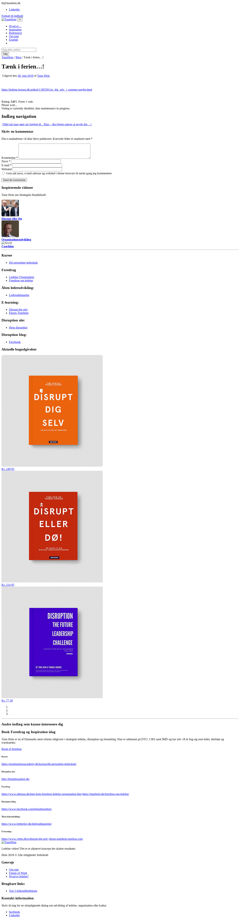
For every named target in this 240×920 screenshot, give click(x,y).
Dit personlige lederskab (23, 262)
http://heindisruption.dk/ (16, 779)
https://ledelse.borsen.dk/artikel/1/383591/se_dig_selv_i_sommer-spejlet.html (47, 89)
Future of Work (18, 873)
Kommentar (10, 157)
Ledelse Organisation (21, 277)
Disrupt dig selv (18, 309)
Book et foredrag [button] (12, 749)
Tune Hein (43, 75)
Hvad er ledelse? (19, 876)
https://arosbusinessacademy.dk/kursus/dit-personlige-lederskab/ (39, 764)
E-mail (7, 165)
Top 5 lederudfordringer (23, 890)
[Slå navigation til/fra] (19, 20)
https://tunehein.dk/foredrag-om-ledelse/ (105, 794)
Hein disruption (18, 327)
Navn (6, 161)
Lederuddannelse (19, 295)
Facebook (15, 342)
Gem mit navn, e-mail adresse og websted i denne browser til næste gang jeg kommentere (59, 173)
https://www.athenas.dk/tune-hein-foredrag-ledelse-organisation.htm (42, 794)
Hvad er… (15, 26)
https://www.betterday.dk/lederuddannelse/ (27, 823)
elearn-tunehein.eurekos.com (66, 838)
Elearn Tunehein (18, 312)
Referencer (15, 33)
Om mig (14, 36)
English (13, 39)
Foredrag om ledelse (21, 280)
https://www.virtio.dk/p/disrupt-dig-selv (25, 838)
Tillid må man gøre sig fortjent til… (23, 124)
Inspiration (15, 29)
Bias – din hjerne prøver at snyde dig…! (68, 124)
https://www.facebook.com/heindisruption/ (27, 809)
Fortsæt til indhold (12, 15)
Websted (7, 169)
